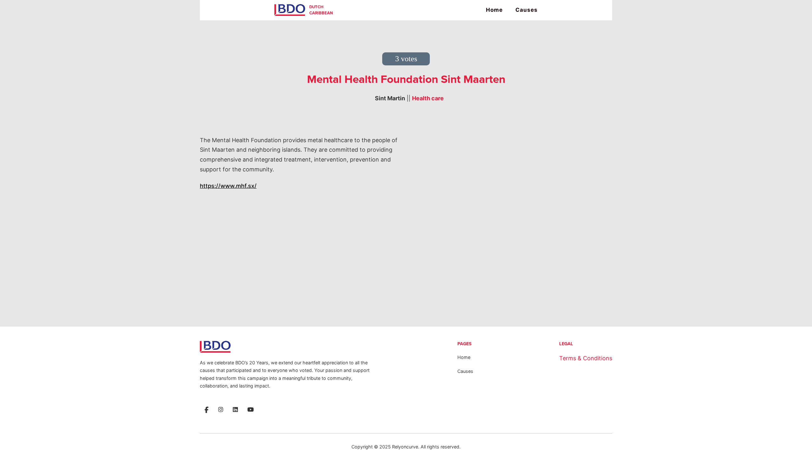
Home (494, 10)
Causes (526, 10)
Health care (428, 98)
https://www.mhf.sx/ (228, 185)
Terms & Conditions (585, 358)
